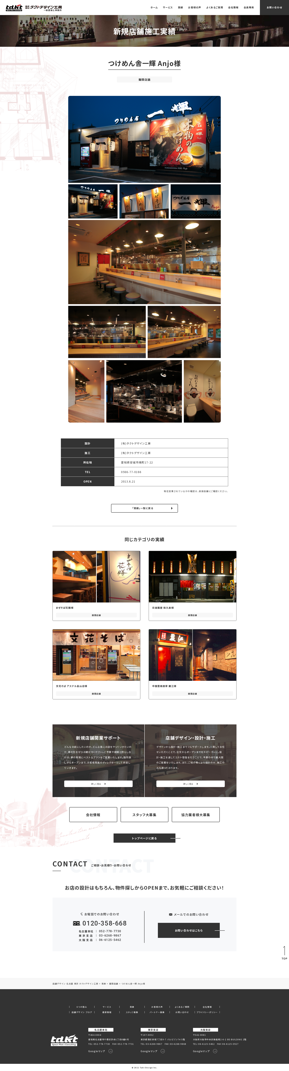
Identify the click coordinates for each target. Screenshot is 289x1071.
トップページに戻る (144, 838)
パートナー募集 (157, 1012)
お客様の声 (194, 7)
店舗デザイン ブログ (82, 1012)
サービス (168, 7)
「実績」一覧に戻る (142, 508)
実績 (180, 7)
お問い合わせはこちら (189, 930)
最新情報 (106, 1012)
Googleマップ (96, 1051)
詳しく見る (96, 783)
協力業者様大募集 (195, 814)
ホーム (154, 7)
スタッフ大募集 (144, 814)
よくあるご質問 (214, 7)
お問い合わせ (274, 7)
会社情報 (233, 7)
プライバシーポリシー (207, 1012)
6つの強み (82, 1007)
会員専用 (249, 7)
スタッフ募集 (132, 1012)
